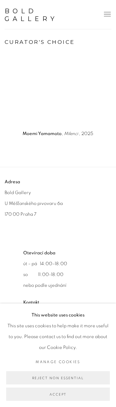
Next (91, 90)
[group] (58, 90)
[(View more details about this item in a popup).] (58, 90)
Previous (24, 90)
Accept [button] (58, 394)
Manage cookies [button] (58, 362)
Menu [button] (106, 14)
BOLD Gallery (31, 15)
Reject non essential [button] (58, 378)
